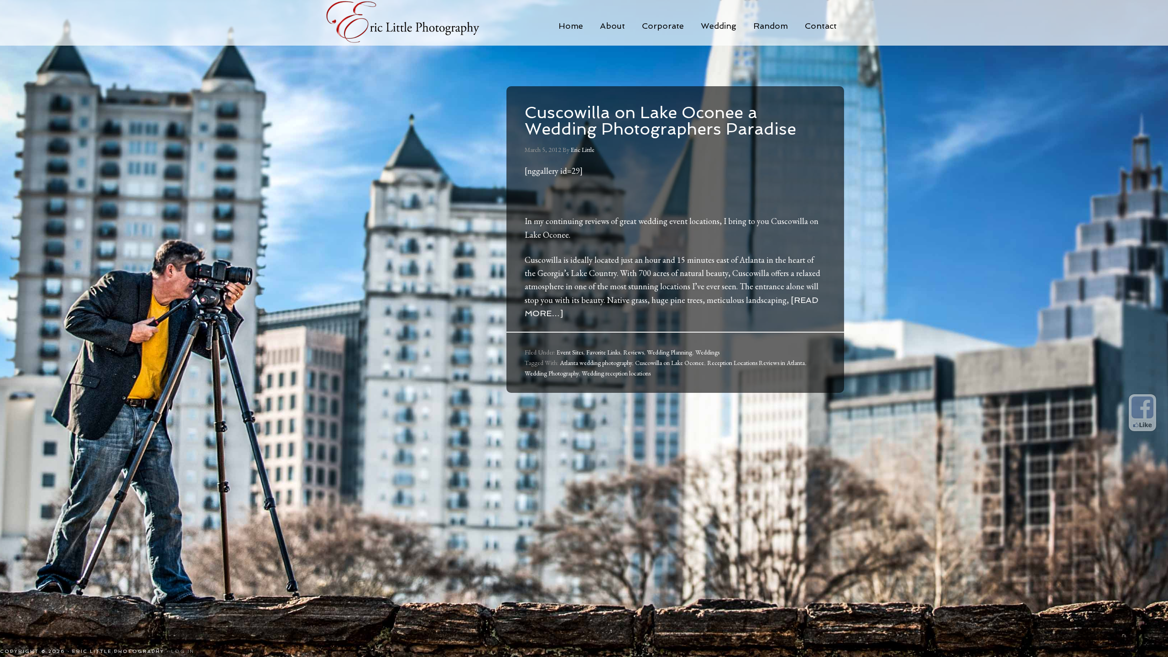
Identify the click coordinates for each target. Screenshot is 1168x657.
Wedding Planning (669, 352)
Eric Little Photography (415, 23)
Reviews (633, 352)
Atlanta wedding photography (596, 363)
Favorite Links (603, 352)
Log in (182, 651)
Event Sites (570, 352)
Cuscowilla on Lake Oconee (669, 363)
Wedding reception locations (616, 373)
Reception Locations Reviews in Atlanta (756, 363)
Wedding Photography (552, 373)
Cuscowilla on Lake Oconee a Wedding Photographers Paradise (660, 121)
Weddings (707, 352)
